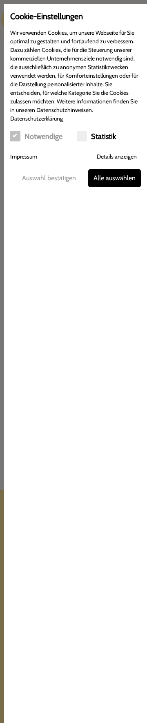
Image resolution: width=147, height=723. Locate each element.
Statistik (103, 136)
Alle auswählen (115, 178)
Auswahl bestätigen (49, 178)
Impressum (23, 156)
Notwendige (43, 136)
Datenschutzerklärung (36, 118)
